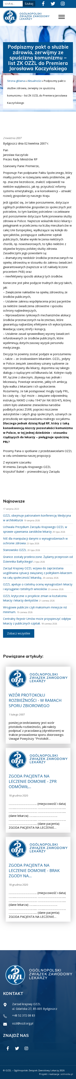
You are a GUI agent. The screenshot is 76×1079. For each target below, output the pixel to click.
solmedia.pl (66, 1074)
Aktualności (34, 81)
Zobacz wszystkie (18, 633)
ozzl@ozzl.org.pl (22, 1023)
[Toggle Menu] (61, 17)
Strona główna (16, 81)
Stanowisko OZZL (15, 550)
